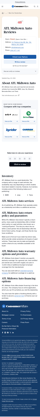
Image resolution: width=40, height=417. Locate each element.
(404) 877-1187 (15, 50)
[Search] (34, 6)
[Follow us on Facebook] (2, 332)
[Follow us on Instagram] (5, 332)
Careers (4, 322)
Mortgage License (8, 315)
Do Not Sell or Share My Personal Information (10, 327)
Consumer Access (13, 355)
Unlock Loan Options (20, 57)
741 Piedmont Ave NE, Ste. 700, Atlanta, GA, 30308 (22, 43)
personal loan (19, 296)
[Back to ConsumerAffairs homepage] (3, 13)
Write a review (20, 62)
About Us (5, 311)
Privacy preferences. (20, 2)
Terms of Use (6, 319)
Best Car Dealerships (15, 13)
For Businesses (26, 315)
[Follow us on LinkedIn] (13, 332)
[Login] (37, 6)
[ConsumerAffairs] (20, 6)
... (6, 13)
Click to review (20, 164)
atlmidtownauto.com (17, 47)
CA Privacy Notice (27, 319)
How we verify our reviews (12, 71)
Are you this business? (21, 66)
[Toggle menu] (2, 6)
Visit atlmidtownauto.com (9, 95)
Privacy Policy (25, 311)
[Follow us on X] (10, 332)
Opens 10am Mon (21, 39)
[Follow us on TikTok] (8, 332)
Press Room (25, 322)
